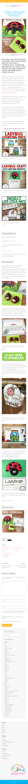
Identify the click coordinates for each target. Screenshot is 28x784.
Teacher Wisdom (9, 706)
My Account (5, 753)
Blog (3, 727)
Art (5, 645)
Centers (6, 651)
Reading (7, 694)
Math (6, 683)
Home (3, 725)
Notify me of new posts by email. (12, 621)
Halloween (7, 668)
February (7, 664)
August (6, 646)
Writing (6, 716)
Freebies (7, 666)
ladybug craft (12, 451)
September (7, 699)
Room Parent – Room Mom (11, 696)
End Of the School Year (10, 661)
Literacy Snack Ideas (9, 678)
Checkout (4, 758)
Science (6, 697)
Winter (6, 714)
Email (4, 607)
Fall (5, 663)
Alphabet (7, 641)
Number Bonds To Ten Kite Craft (20, 565)
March (6, 681)
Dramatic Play (8, 660)
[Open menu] (14, 1)
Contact (4, 732)
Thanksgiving (8, 707)
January (6, 669)
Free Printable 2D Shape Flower (7, 565)
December (7, 658)
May (6, 684)
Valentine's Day (8, 711)
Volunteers (7, 712)
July (5, 673)
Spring (6, 701)
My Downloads (6, 755)
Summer (7, 702)
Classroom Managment (10, 655)
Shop (3, 730)
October (6, 688)
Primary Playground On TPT (11, 691)
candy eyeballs (7, 250)
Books (6, 650)
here (5, 87)
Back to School (8, 648)
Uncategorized (8, 709)
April (6, 643)
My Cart (4, 757)
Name (4, 601)
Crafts (6, 656)
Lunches (7, 679)
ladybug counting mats (14, 417)
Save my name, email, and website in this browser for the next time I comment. (13, 611)
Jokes (6, 671)
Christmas (7, 653)
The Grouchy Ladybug (8, 90)
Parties (6, 689)
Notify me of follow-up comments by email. (13, 617)
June (6, 674)
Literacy (6, 676)
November (7, 686)
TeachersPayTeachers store (15, 347)
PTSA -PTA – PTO (9, 693)
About (3, 729)
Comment (5, 582)
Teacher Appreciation (10, 704)
